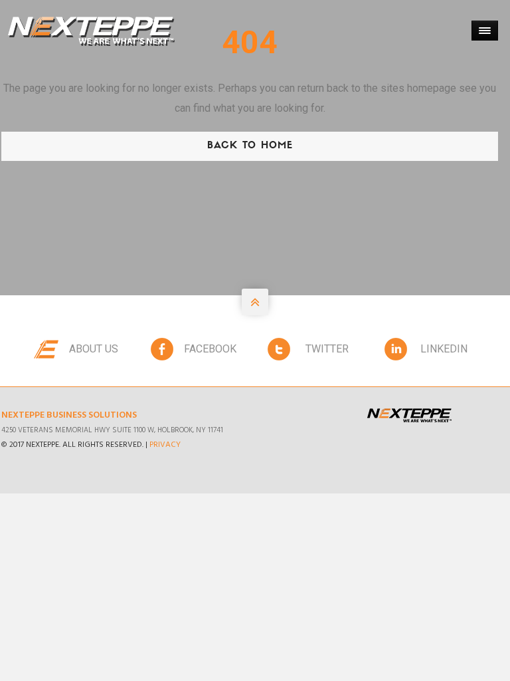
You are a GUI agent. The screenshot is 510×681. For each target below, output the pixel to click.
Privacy (165, 445)
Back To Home (250, 146)
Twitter (327, 348)
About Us (93, 348)
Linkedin (444, 348)
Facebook (210, 348)
